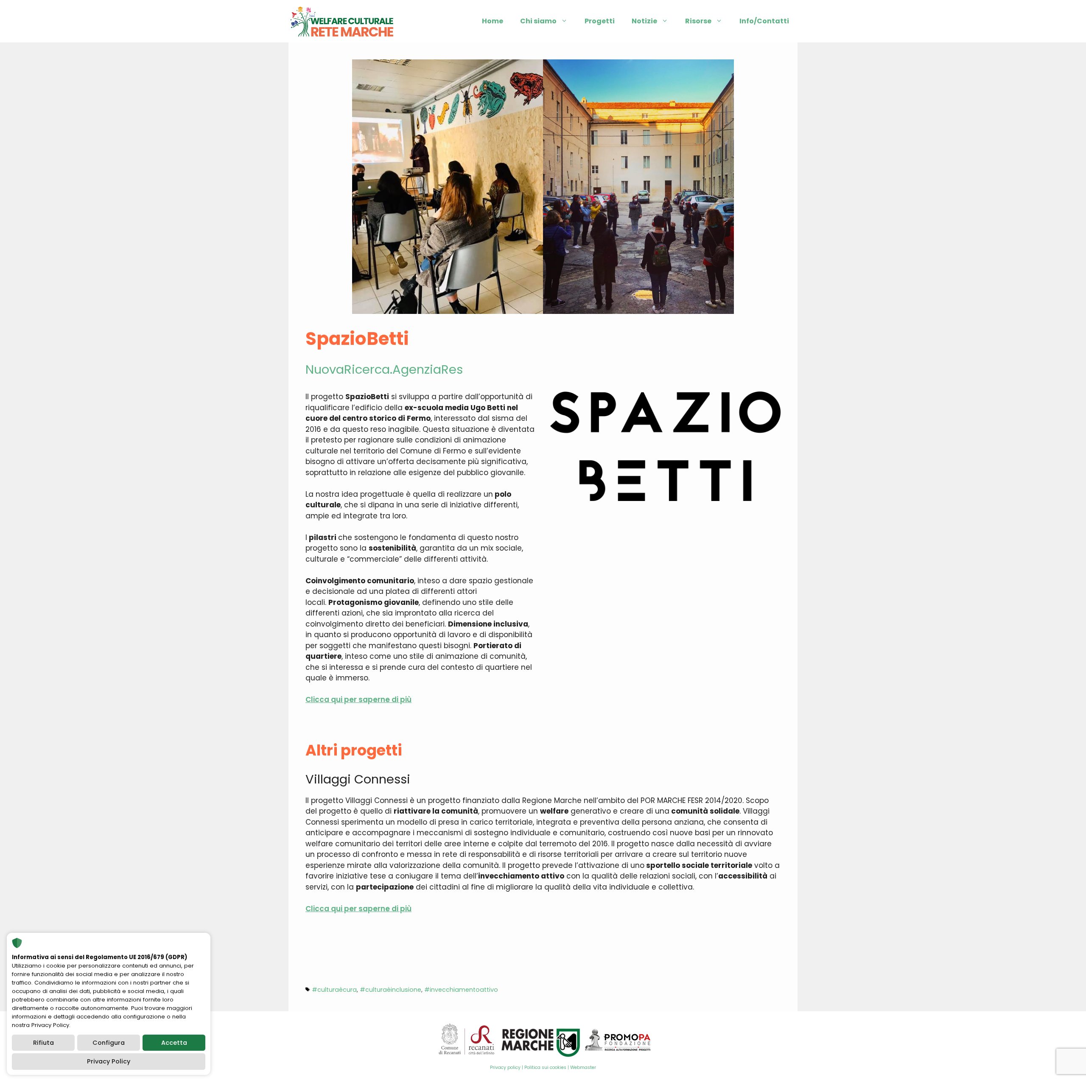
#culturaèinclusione (390, 989)
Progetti (600, 21)
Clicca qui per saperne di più (358, 699)
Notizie (644, 21)
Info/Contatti (764, 21)
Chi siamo (538, 21)
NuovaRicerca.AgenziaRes (384, 369)
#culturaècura (334, 989)
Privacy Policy (108, 1061)
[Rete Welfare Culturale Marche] (341, 21)
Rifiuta (43, 1042)
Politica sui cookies (545, 1067)
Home (492, 21)
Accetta (174, 1042)
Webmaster (583, 1067)
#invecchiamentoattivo (461, 989)
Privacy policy (505, 1067)
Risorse (698, 21)
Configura (108, 1042)
